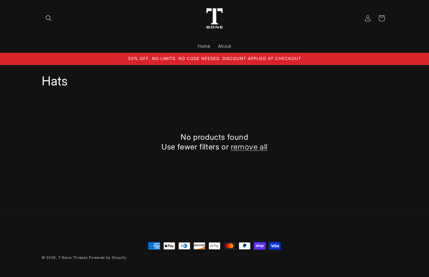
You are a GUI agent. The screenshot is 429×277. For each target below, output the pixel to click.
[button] (49, 18)
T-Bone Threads (73, 257)
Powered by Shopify (107, 257)
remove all (249, 146)
